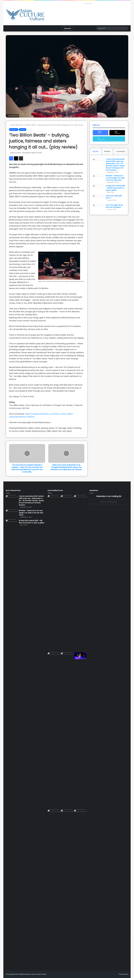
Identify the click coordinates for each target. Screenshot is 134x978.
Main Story (19, 125)
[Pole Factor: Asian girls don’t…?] (98, 199)
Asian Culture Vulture (39, 974)
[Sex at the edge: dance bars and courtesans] (98, 208)
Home (12, 125)
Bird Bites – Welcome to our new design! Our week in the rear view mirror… (115, 178)
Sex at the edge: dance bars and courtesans (114, 206)
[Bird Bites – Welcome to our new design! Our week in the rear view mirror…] (98, 178)
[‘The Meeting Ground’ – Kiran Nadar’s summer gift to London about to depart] (80, 573)
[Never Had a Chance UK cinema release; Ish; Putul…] (54, 730)
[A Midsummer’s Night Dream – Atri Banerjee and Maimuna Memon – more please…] (67, 813)
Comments (120, 151)
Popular (95, 151)
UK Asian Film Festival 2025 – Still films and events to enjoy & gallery (115, 188)
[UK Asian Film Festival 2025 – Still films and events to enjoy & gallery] (98, 188)
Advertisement (88, 3)
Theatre (22, 129)
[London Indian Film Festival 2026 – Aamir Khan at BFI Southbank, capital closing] (80, 888)
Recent (107, 151)
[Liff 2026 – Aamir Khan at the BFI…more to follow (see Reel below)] (54, 814)
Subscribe (67, 28)
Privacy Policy (123, 974)
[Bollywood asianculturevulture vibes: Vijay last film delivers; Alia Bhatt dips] (67, 655)
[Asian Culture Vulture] (25, 15)
